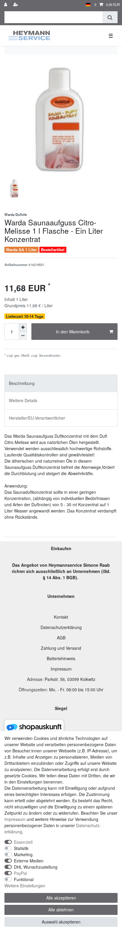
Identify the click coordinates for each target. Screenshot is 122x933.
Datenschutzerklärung (61, 627)
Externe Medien (29, 861)
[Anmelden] (6, 4)
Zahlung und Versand (61, 648)
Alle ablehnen (61, 910)
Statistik (21, 848)
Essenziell (23, 842)
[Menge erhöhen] (23, 327)
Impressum (61, 669)
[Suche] (110, 17)
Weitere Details (23, 400)
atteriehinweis (62, 658)
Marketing (23, 854)
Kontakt (61, 617)
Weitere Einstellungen (24, 886)
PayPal (20, 873)
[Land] (88, 4)
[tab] (61, 383)
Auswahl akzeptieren (61, 922)
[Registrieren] (16, 4)
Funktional (23, 879)
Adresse (34, 679)
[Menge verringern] (23, 336)
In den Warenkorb (72, 332)
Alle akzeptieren (61, 898)
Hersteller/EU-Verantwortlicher (37, 418)
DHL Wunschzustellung (35, 867)
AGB (61, 638)
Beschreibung (22, 383)
